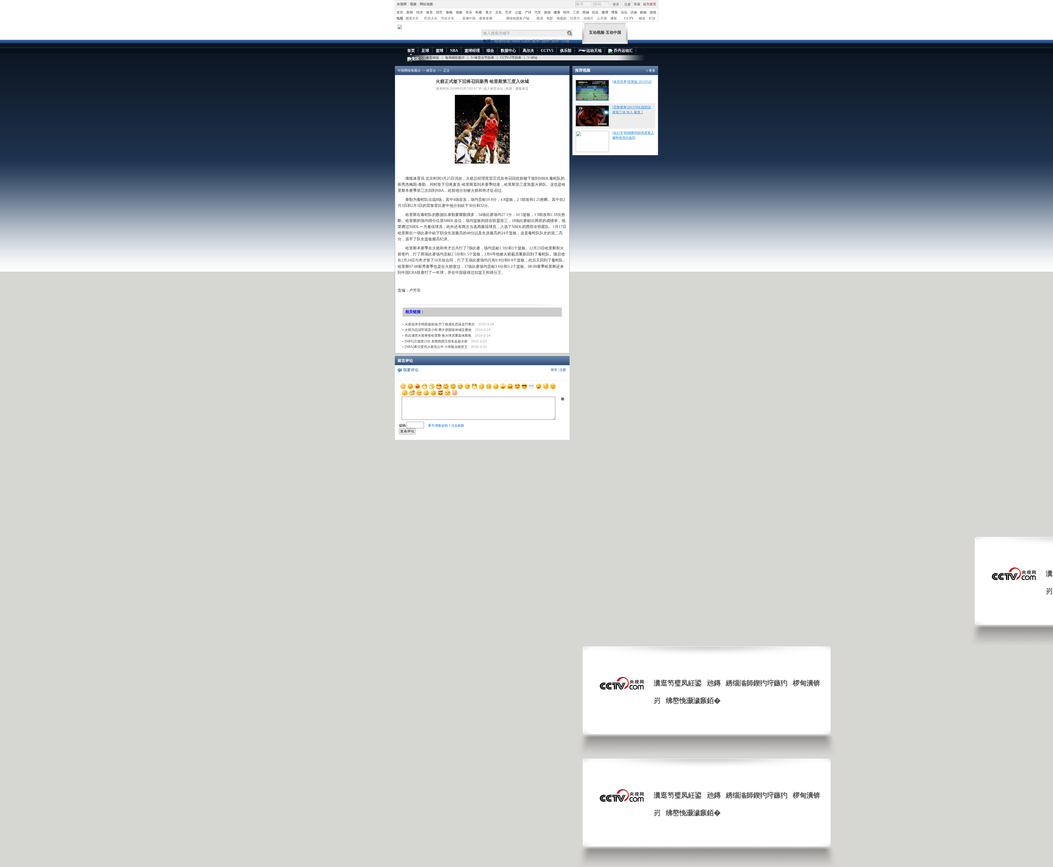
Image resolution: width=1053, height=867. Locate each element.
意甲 (536, 41)
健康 (557, 12)
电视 (400, 18)
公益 (518, 12)
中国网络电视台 (409, 70)
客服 (637, 4)
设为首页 (649, 4)
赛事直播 (485, 18)
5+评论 (532, 58)
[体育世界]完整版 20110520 (632, 82)
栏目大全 (430, 18)
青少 (488, 12)
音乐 (469, 12)
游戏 (653, 12)
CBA (526, 41)
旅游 (547, 12)
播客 (613, 18)
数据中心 (508, 51)
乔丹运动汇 (623, 51)
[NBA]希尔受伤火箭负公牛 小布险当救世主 (436, 347)
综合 (490, 51)
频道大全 (412, 18)
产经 (528, 12)
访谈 (633, 12)
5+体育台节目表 (482, 58)
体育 (429, 12)
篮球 (439, 51)
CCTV (629, 18)
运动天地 (594, 51)
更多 (652, 70)
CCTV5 (547, 51)
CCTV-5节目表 (510, 58)
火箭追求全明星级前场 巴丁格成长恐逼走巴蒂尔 (440, 324)
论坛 (624, 12)
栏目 (652, 18)
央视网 (402, 4)
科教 (478, 12)
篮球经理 (472, 51)
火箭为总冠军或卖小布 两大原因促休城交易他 (438, 330)
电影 (550, 18)
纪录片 (575, 18)
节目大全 (447, 18)
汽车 (537, 12)
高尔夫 (528, 51)
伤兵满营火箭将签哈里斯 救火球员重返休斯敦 (438, 335)
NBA (516, 41)
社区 (595, 12)
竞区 (415, 59)
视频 (413, 4)
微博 (605, 12)
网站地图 (426, 4)
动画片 (588, 18)
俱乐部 (565, 51)
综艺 (439, 12)
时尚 (566, 12)
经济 (419, 12)
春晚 (449, 12)
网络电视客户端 (517, 18)
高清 (539, 18)
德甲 (546, 41)
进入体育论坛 (493, 89)
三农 (576, 12)
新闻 (409, 12)
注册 (627, 4)
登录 (616, 4)
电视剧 (562, 18)
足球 (425, 51)
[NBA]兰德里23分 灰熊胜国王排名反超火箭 (436, 341)
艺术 (508, 12)
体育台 (431, 70)
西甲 (555, 41)
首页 (400, 12)
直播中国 (468, 18)
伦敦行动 (502, 41)
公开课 (602, 18)
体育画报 (432, 58)
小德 (565, 41)
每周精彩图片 (455, 58)
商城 (585, 12)
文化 (498, 12)
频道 (642, 18)
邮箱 (643, 12)
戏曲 (459, 12)
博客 (614, 12)
